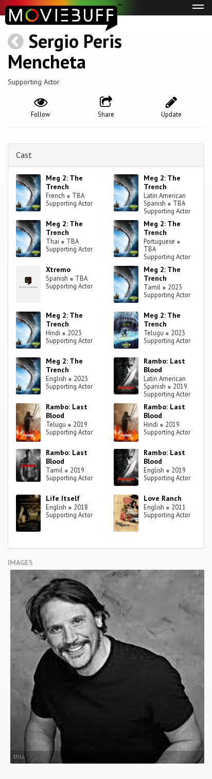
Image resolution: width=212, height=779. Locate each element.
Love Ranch (163, 498)
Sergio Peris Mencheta (65, 51)
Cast (24, 155)
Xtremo (58, 269)
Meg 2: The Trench (64, 182)
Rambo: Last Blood (164, 365)
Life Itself (63, 498)
